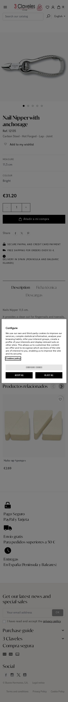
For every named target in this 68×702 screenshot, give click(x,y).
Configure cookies (34, 367)
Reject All (48, 375)
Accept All (19, 375)
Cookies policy (13, 358)
